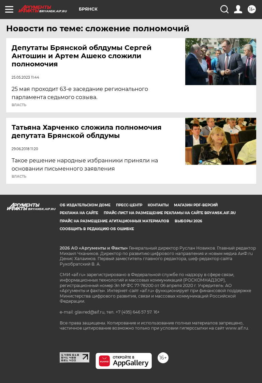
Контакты (158, 205)
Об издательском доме (85, 205)
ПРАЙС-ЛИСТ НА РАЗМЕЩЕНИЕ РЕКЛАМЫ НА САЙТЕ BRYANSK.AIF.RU (170, 213)
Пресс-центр (129, 205)
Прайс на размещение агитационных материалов (114, 221)
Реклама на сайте (79, 213)
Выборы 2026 (188, 221)
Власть (19, 105)
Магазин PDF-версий (196, 205)
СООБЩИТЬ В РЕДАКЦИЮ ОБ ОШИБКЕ (97, 229)
